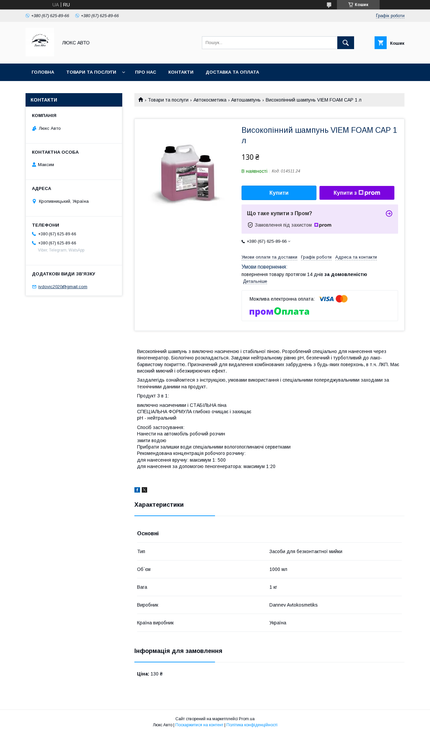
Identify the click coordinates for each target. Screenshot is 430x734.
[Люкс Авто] (40, 54)
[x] (144, 491)
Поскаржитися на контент (199, 725)
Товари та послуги (91, 72)
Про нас (145, 72)
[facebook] (137, 491)
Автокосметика (210, 100)
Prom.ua (247, 719)
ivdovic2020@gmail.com (62, 286)
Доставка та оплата (232, 72)
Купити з (345, 193)
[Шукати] (345, 42)
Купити (279, 193)
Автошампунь (246, 100)
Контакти (181, 72)
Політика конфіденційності (251, 725)
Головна (43, 72)
